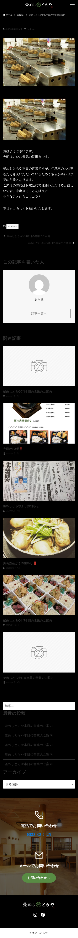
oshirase (31, 29)
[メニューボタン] (72, 6)
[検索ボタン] (71, 706)
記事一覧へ (39, 313)
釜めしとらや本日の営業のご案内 (29, 726)
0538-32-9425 (39, 834)
